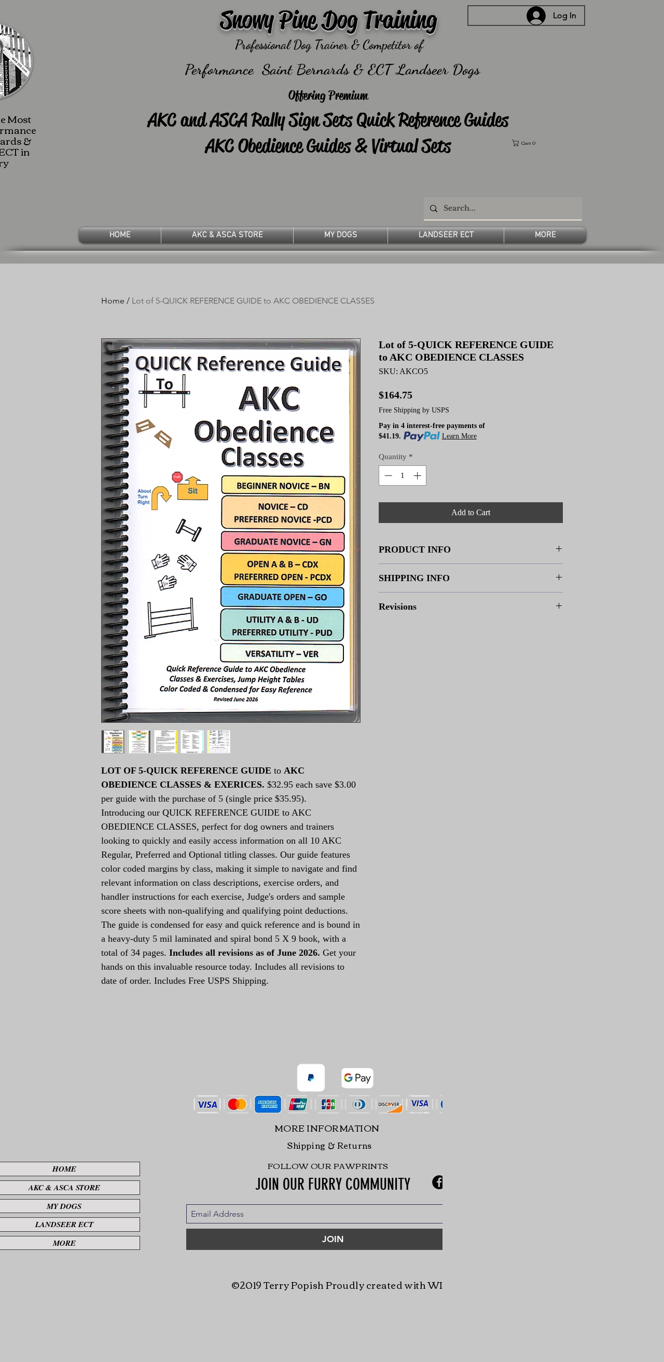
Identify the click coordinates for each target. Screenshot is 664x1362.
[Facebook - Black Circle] (439, 1182)
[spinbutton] (402, 475)
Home (113, 301)
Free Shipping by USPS (414, 410)
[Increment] (418, 475)
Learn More (459, 436)
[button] (547, 143)
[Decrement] (387, 475)
